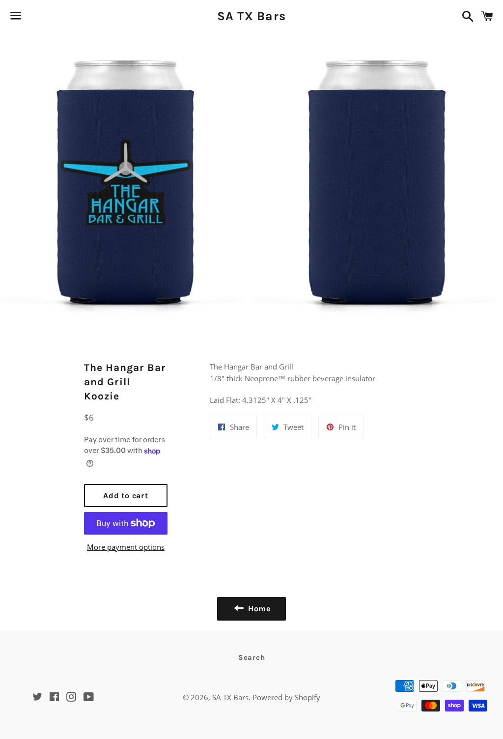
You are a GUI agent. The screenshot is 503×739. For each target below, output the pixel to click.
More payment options (126, 547)
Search (251, 657)
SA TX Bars (251, 16)
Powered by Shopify (286, 697)
